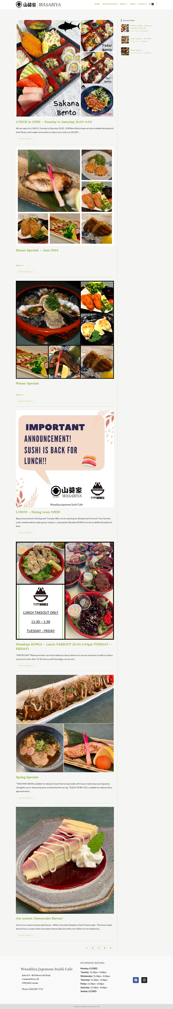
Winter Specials (27, 383)
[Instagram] (144, 980)
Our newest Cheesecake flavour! (39, 918)
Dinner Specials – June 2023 (37, 250)
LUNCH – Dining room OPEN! (38, 512)
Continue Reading (26, 138)
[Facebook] (136, 980)
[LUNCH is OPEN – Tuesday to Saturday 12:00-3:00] (125, 28)
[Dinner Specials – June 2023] (125, 40)
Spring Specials (27, 777)
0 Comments (144, 31)
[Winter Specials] (125, 51)
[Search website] (157, 4)
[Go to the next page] (110, 948)
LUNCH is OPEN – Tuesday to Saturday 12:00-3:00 (54, 122)
